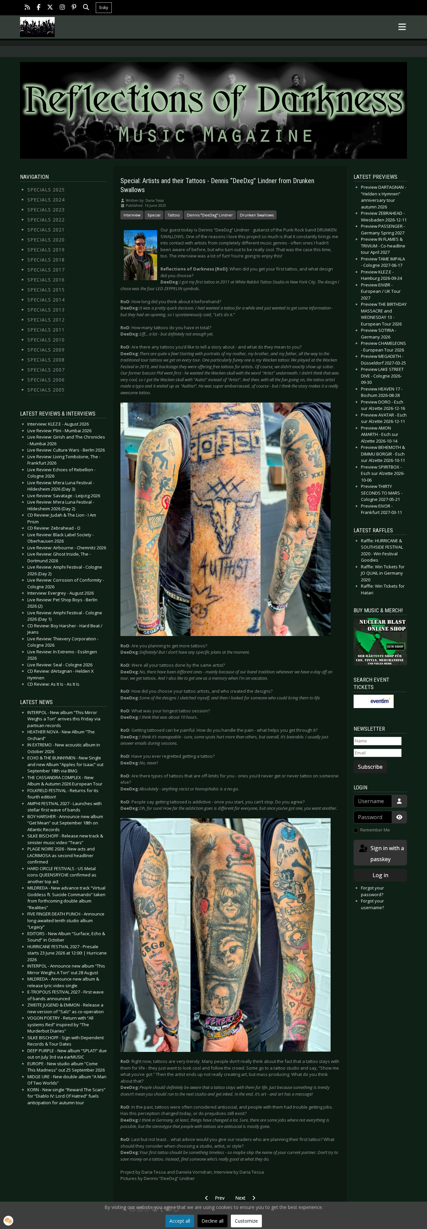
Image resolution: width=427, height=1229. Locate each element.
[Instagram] (62, 7)
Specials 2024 (46, 199)
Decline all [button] (212, 1221)
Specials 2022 (46, 219)
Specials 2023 (46, 209)
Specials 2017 (46, 269)
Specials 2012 (46, 320)
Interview (131, 214)
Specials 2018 (46, 259)
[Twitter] (50, 7)
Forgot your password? (372, 891)
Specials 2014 (46, 299)
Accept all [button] (179, 1221)
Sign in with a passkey (386, 853)
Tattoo (173, 214)
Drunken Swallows (257, 214)
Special (153, 214)
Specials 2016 (46, 279)
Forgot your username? (372, 904)
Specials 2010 (46, 340)
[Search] (86, 7)
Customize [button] (246, 1221)
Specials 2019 (46, 249)
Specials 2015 (46, 289)
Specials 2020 (46, 239)
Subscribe (370, 766)
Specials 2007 (46, 370)
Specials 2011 (46, 330)
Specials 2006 (46, 380)
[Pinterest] (74, 7)
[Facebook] (38, 7)
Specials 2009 (46, 350)
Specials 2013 (46, 309)
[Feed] (27, 7)
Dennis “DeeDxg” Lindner (210, 214)
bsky (103, 7)
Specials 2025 (46, 189)
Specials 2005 (46, 390)
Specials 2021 (46, 229)
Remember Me (375, 830)
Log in (380, 875)
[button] (8, 1221)
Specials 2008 (46, 360)
